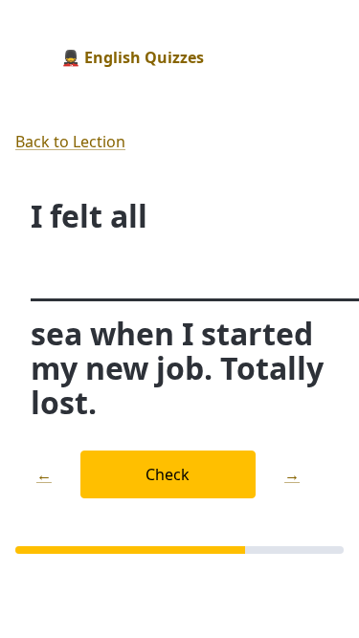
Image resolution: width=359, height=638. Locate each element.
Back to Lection (70, 141)
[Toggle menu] (328, 57)
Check (168, 474)
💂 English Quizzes (132, 57)
